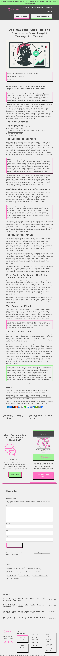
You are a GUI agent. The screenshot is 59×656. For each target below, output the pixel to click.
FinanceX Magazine (42, 94)
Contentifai (19, 73)
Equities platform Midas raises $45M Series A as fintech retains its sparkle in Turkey (27, 391)
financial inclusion (33, 568)
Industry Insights (32, 73)
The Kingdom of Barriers (16, 125)
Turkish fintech (16, 289)
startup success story (40, 575)
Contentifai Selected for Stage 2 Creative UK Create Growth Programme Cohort (41, 416)
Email (8, 530)
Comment (8, 505)
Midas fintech (11, 575)
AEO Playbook (21, 16)
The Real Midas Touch (15, 133)
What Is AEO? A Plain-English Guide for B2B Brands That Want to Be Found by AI (24, 618)
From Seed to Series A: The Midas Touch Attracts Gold (26, 130)
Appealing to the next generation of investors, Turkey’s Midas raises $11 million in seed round (29, 402)
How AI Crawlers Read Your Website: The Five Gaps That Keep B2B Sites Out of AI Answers (23, 611)
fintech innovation (13, 572)
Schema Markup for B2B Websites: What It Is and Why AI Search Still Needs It (24, 599)
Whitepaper (22, 639)
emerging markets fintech (15, 568)
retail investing (24, 575)
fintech (27, 86)
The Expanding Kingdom (15, 132)
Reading (13, 135)
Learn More (15, 474)
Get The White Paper (43, 476)
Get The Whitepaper (41, 16)
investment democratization (32, 572)
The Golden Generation (15, 128)
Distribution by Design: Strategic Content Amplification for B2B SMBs (14, 416)
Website (8, 537)
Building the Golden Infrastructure (20, 127)
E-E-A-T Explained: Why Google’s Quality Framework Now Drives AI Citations (24, 605)
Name (8, 523)
